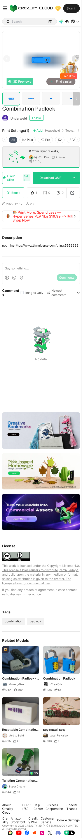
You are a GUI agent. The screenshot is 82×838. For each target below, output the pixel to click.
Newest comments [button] (58, 293)
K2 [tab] (60, 140)
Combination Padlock (59, 678)
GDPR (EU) (26, 807)
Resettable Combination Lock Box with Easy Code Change (20, 730)
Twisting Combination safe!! (18, 781)
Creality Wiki (33, 820)
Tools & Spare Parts (70, 130)
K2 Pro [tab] (45, 140)
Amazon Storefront (18, 820)
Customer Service (47, 820)
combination (13, 621)
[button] (75, 21)
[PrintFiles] (67, 22)
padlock (35, 621)
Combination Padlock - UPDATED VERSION (19, 679)
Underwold (18, 118)
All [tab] (13, 140)
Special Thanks (71, 807)
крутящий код (54, 729)
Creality (5, 820)
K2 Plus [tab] (27, 140)
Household (52, 130)
